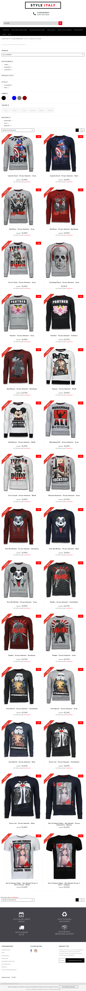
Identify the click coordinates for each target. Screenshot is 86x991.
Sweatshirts (8, 67)
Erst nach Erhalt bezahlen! (9, 969)
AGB (3, 952)
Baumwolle (8, 120)
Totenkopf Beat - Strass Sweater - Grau (64, 282)
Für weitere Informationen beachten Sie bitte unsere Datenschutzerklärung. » (43, 989)
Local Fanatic (51, 30)
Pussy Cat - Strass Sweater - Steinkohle (64, 762)
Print (6, 87)
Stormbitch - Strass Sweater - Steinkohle (22, 708)
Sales (4, 34)
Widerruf (4, 967)
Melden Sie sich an (75, 960)
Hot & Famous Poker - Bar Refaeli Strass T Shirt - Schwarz (64, 884)
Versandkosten (27, 181)
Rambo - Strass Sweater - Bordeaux (21, 655)
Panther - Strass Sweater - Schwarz (64, 335)
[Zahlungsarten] (14, 977)
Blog (9, 34)
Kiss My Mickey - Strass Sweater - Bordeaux (22, 549)
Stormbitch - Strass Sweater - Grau (64, 708)
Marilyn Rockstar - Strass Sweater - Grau (64, 495)
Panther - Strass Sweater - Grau (22, 335)
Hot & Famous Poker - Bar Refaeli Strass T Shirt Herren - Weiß (22, 884)
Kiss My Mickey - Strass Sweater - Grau (22, 602)
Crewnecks (8, 69)
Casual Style (8, 85)
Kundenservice (6, 950)
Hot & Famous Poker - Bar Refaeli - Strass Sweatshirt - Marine (64, 824)
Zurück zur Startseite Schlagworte (14, 44)
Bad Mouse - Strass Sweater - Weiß (21, 442)
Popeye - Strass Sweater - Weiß (64, 389)
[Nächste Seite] (82, 130)
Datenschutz (5, 955)
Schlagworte (17, 38)
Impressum (5, 958)
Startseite (6, 30)
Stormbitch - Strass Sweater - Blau (22, 762)
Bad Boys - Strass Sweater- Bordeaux (64, 229)
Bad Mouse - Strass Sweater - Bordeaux (22, 389)
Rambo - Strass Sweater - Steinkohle (64, 602)
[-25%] (60, 313)
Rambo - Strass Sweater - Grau (64, 655)
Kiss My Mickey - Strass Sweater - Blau (64, 549)
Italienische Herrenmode (19, 30)
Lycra (6, 123)
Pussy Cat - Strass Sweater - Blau (22, 823)
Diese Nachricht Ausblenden (68, 986)
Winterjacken (78, 30)
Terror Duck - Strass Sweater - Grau (22, 282)
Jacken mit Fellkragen (64, 30)
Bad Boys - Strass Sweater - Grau (22, 229)
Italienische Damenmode (37, 30)
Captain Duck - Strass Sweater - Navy (64, 176)
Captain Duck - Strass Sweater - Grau (22, 176)
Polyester (8, 125)
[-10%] (18, 153)
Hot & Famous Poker (33, 38)
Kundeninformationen (8, 961)
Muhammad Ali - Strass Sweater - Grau (64, 442)
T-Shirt (6, 64)
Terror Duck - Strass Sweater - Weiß (22, 495)
